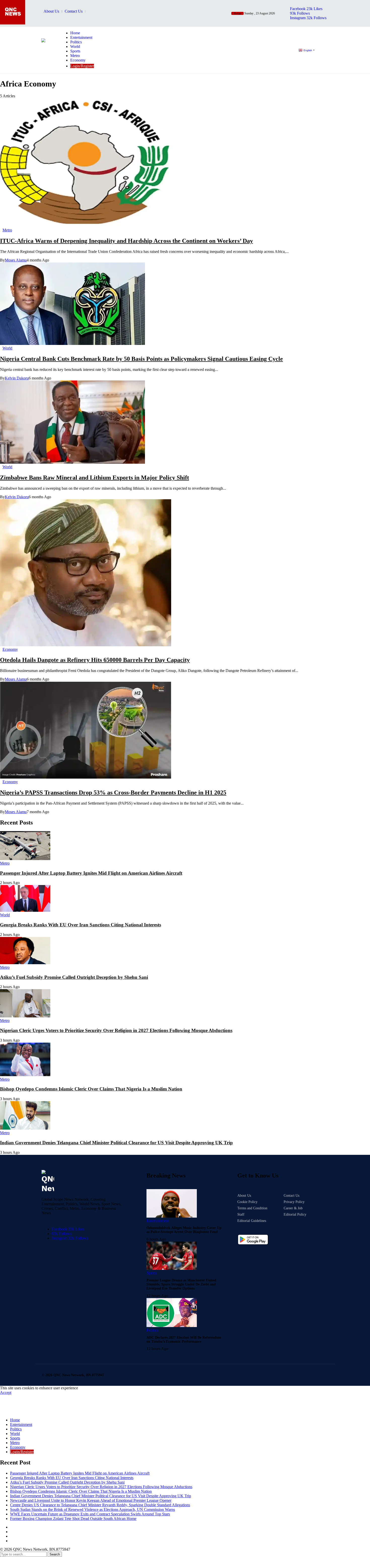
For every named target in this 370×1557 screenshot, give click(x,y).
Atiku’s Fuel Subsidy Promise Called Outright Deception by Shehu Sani (74, 977)
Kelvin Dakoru (17, 378)
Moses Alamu (16, 260)
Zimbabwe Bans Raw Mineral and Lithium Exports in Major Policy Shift (94, 477)
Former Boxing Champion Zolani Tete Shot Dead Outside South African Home (73, 1518)
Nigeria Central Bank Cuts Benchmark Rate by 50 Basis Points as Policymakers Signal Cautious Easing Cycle (141, 359)
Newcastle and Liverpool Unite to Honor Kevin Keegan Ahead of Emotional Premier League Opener (90, 1500)
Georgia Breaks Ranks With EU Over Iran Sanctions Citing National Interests (80, 924)
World (15, 1433)
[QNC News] (48, 57)
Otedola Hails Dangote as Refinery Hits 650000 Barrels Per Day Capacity (95, 660)
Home (15, 1420)
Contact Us (74, 11)
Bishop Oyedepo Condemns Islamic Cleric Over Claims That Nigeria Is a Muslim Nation (91, 1089)
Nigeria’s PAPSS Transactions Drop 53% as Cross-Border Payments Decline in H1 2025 (113, 792)
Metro (15, 1443)
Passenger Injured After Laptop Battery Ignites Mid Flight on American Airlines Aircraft (91, 873)
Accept (5, 1392)
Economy (17, 1447)
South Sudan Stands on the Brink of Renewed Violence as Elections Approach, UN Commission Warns (92, 1509)
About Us (51, 11)
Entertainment (21, 1424)
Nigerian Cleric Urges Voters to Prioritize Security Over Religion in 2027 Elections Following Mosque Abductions (116, 1030)
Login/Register (22, 1452)
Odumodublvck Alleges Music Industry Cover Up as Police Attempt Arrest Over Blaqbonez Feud (183, 1230)
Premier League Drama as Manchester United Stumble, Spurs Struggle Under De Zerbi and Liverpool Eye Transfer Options (181, 1284)
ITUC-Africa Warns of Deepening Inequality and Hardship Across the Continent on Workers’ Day (126, 241)
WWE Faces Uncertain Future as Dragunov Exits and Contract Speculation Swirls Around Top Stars (90, 1514)
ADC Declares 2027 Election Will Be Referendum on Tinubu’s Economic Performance (183, 1339)
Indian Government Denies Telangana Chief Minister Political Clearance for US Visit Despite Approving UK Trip (116, 1142)
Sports (15, 1438)
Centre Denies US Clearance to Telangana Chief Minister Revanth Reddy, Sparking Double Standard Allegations (100, 1505)
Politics (16, 1429)
